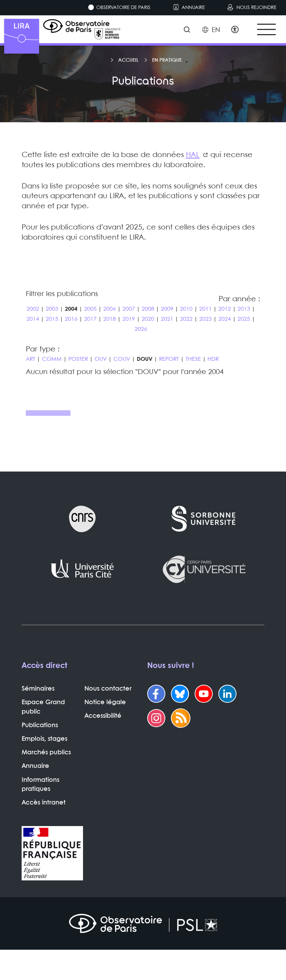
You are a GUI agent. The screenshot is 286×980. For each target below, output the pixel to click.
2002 (33, 309)
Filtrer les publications (62, 294)
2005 (90, 309)
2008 (148, 309)
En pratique (167, 60)
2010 (186, 309)
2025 (244, 319)
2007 (128, 309)
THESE (193, 359)
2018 (109, 319)
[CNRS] (82, 519)
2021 (167, 319)
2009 (167, 309)
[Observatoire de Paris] (143, 923)
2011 (205, 309)
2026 (141, 329)
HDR (213, 359)
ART (30, 359)
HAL (193, 154)
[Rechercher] (187, 30)
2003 (52, 309)
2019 (128, 319)
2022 (186, 319)
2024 (224, 319)
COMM (52, 359)
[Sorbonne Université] (204, 519)
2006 (109, 309)
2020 (148, 319)
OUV (101, 359)
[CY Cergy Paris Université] (204, 569)
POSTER (78, 359)
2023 (205, 319)
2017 (90, 319)
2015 (52, 319)
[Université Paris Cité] (82, 569)
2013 (244, 309)
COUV (121, 359)
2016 (71, 319)
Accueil (128, 60)
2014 (33, 319)
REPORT (169, 359)
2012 (224, 309)
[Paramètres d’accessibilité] (235, 30)
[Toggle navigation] (266, 29)
